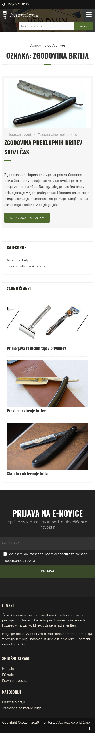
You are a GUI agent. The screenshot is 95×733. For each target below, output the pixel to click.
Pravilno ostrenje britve (26, 411)
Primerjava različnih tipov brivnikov (36, 349)
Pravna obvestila (14, 681)
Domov (35, 45)
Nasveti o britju (18, 260)
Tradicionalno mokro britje (57, 135)
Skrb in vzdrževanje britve (28, 474)
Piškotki (8, 675)
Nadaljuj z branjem (27, 217)
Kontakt (8, 669)
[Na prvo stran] (20, 15)
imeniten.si (48, 723)
